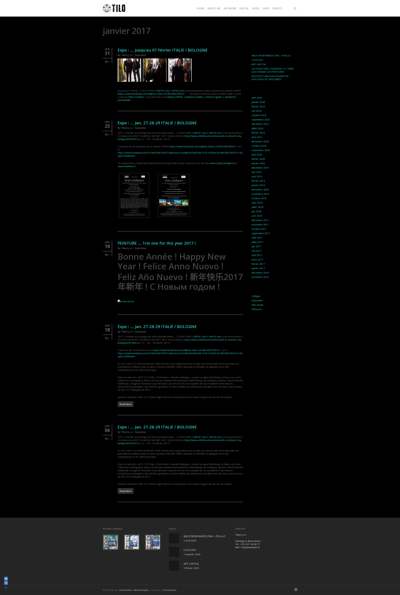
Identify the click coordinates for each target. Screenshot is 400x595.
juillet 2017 (257, 242)
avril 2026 (257, 97)
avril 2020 (257, 154)
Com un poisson (169, 590)
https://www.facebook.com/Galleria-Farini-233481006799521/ (151, 93)
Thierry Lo (126, 55)
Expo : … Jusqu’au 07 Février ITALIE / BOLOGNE (163, 50)
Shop (266, 8)
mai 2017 (257, 250)
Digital (244, 8)
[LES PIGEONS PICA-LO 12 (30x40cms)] (155, 542)
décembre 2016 (260, 272)
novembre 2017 (260, 224)
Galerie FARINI (175, 96)
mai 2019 (257, 172)
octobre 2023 (259, 115)
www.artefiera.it (126, 166)
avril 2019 (257, 176)
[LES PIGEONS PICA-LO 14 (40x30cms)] (113, 542)
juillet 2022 (257, 128)
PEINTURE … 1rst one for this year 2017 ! (157, 243)
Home (200, 8)
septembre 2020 (261, 150)
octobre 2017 (259, 228)
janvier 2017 (258, 268)
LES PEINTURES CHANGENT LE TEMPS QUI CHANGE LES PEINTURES (273, 70)
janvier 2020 (258, 163)
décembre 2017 (260, 220)
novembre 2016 (260, 277)
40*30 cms (178, 90)
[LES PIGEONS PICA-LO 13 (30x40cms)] (134, 542)
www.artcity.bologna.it (222, 163)
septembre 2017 (261, 233)
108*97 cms (162, 90)
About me (213, 8)
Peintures (257, 309)
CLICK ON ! (257, 59)
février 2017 (258, 263)
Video (256, 8)
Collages (256, 296)
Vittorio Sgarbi (213, 96)
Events (277, 8)
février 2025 (258, 106)
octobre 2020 (259, 145)
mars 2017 (257, 259)
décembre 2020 (260, 141)
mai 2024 (257, 110)
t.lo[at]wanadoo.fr (250, 547)
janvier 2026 (258, 102)
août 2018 (257, 202)
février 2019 (258, 180)
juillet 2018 (257, 207)
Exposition (140, 55)
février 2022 (258, 132)
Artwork (230, 8)
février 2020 (258, 158)
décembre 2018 (260, 189)
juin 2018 (256, 211)
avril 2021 (257, 137)
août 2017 (257, 237)
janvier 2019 (258, 185)
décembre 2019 (260, 167)
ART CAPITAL (259, 64)
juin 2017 (256, 246)
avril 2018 (257, 215)
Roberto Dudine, (195, 96)
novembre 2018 (260, 193)
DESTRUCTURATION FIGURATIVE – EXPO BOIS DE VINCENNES (271, 78)
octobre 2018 (259, 198)
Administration (125, 590)
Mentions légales (141, 590)
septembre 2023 (261, 119)
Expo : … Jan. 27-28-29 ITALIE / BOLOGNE (157, 123)
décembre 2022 (260, 123)
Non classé (257, 304)
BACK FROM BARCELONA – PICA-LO (271, 55)
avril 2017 (257, 255)
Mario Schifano (136, 96)
